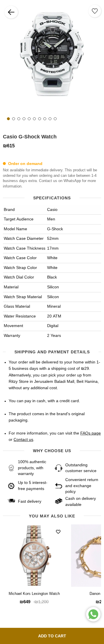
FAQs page (90, 433)
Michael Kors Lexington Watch (34, 594)
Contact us (23, 440)
